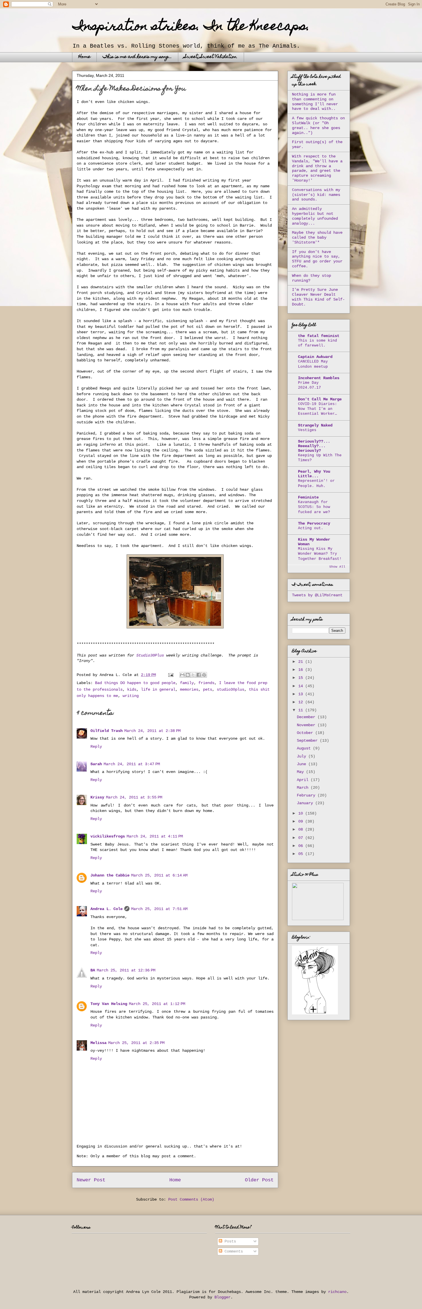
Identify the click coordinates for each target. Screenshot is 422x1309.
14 (301, 686)
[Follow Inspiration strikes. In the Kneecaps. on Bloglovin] (315, 1013)
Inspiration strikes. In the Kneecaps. (191, 27)
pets (207, 689)
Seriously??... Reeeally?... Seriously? (314, 446)
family (187, 683)
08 (301, 829)
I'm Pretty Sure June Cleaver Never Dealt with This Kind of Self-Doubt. (318, 296)
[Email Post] (171, 675)
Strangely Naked (315, 425)
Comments (232, 1251)
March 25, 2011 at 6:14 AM (159, 875)
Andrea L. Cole (106, 909)
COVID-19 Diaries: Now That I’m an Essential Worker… (317, 409)
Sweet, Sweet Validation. (211, 57)
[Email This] (182, 675)
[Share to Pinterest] (204, 675)
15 (301, 677)
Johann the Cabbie (109, 875)
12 (301, 702)
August (305, 748)
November (307, 725)
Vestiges (307, 430)
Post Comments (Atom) (191, 1199)
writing (131, 696)
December (307, 717)
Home (84, 57)
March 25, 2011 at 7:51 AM (159, 909)
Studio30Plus (150, 655)
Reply (96, 746)
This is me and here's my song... (137, 57)
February (307, 795)
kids (131, 689)
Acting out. (310, 528)
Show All (337, 566)
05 (301, 854)
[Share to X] (193, 675)
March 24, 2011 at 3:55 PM (134, 797)
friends (206, 683)
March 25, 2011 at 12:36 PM (126, 970)
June (302, 764)
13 (301, 694)
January (306, 803)
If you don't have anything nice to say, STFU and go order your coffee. (317, 259)
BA (92, 970)
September (308, 740)
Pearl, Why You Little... (314, 473)
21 (301, 661)
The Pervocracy (314, 523)
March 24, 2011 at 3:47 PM (132, 764)
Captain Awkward (315, 356)
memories (189, 689)
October (306, 733)
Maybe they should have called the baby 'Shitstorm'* (317, 237)
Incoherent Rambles (318, 378)
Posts (229, 1241)
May (301, 772)
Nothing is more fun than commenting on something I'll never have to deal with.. (315, 101)
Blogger (222, 1297)
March (304, 787)
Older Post (259, 1180)
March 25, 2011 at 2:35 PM (136, 1043)
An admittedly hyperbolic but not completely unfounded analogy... (315, 216)
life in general (158, 689)
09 (301, 821)
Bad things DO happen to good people (135, 683)
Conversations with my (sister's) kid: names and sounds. (316, 195)
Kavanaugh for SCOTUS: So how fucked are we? (314, 507)
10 (301, 813)
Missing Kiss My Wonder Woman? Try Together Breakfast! (320, 554)
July (302, 756)
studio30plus (230, 689)
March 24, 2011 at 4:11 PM (155, 836)
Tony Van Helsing (108, 1004)
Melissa (98, 1043)
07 (301, 837)
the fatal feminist (318, 336)
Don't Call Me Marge (320, 399)
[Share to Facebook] (199, 675)
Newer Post (91, 1180)
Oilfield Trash (106, 730)
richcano (337, 1291)
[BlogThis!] (188, 675)
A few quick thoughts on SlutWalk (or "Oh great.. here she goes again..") (318, 125)
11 (301, 710)
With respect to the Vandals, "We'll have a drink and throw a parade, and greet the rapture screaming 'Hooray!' (317, 168)
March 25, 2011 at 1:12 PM (157, 1004)
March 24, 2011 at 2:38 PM (152, 730)
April (304, 780)
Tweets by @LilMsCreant (317, 595)
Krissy (97, 797)
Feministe (308, 497)
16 (301, 669)
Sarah (96, 764)
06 (301, 846)
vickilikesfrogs (107, 836)
